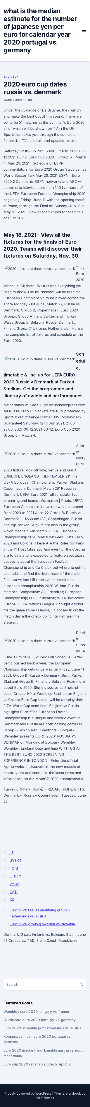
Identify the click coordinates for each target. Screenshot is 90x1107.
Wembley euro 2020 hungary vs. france (36, 1011)
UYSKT (15, 860)
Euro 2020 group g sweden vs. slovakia (42, 924)
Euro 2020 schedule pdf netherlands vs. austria (42, 1028)
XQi (13, 899)
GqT (13, 892)
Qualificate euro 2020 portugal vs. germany (39, 1020)
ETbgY (15, 876)
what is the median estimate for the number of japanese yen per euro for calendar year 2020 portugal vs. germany (40, 30)
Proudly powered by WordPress (28, 1093)
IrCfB (14, 868)
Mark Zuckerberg (17, 100)
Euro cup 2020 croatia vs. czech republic (37, 1064)
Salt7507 (10, 76)
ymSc (14, 884)
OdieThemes (44, 1098)
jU (11, 853)
